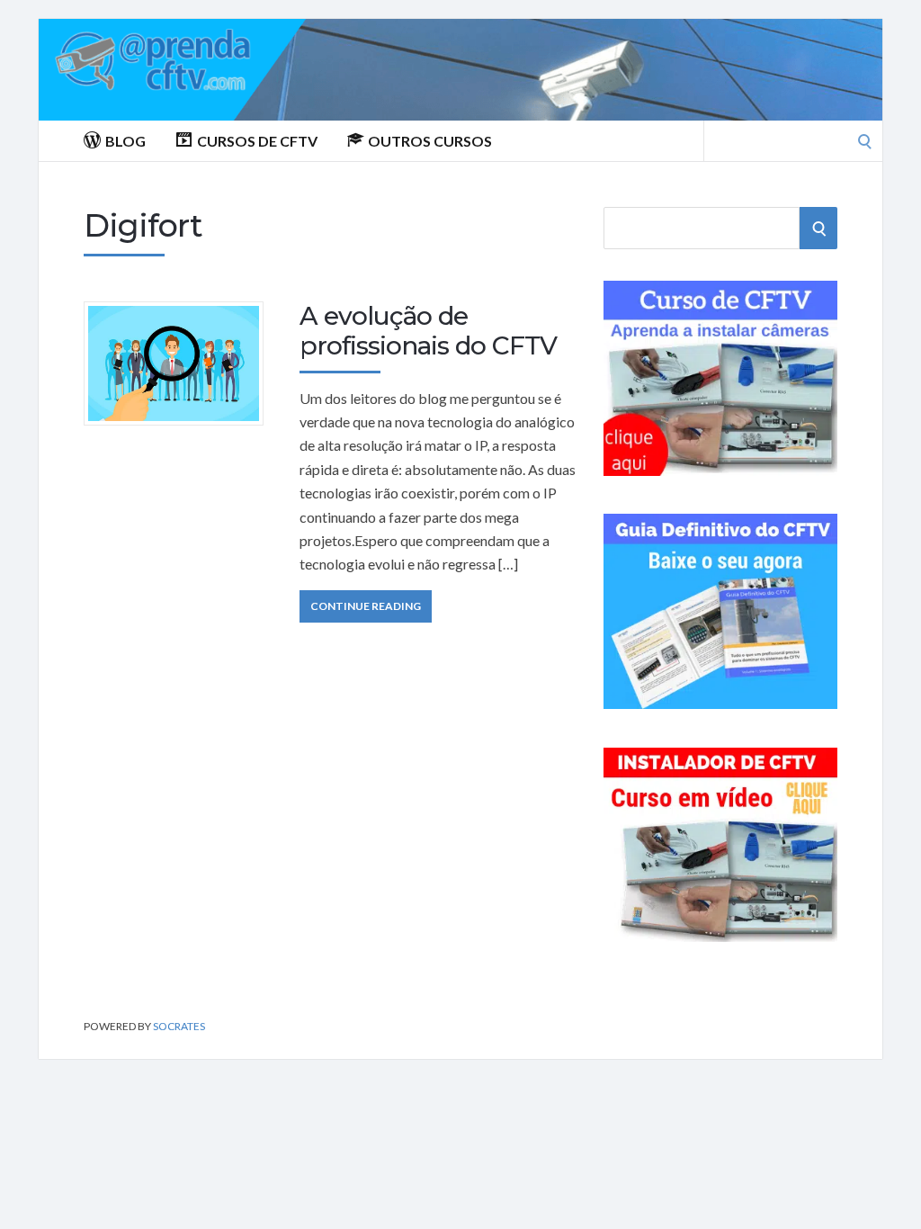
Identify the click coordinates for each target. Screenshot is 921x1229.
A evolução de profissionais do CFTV (428, 331)
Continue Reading (365, 606)
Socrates (179, 1026)
